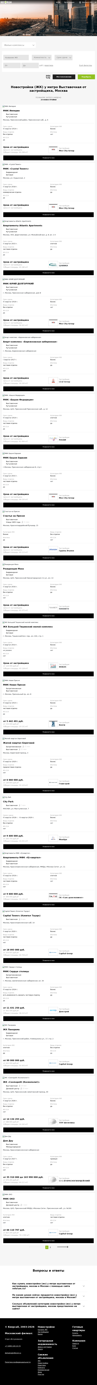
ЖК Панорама (11, 1029)
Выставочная (12, 114)
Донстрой (64, 1012)
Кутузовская (11, 117)
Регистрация (69, 2)
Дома (40, 1372)
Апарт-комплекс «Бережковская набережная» (30, 342)
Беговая (9, 175)
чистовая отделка (10, 249)
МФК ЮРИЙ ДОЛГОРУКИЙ (18, 283)
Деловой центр (17, 1089)
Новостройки (43, 1363)
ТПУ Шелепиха (67, 1123)
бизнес (53, 129)
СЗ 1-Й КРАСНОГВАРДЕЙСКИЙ (74, 1181)
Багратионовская (13, 688)
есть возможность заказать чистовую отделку (21, 995)
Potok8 (62, 440)
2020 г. (15, 761)
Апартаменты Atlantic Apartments (22, 225)
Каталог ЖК (42, 1330)
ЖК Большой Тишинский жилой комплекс (28, 627)
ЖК (39, 1361)
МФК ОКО (9, 1199)
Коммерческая (43, 1370)
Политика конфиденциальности (18, 1362)
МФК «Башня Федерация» (18, 400)
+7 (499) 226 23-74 (13, 1346)
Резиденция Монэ (13, 569)
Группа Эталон (66, 551)
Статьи (75, 1348)
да (51, 192)
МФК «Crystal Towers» (16, 169)
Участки (41, 1374)
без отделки (8, 134)
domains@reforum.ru (13, 1353)
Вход (58, 2)
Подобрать (86, 77)
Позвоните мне (48, 158)
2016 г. (15, 302)
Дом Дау (8, 1141)
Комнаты (41, 1367)
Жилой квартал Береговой (18, 743)
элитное (53, 244)
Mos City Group (66, 151)
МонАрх (63, 839)
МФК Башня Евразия (15, 458)
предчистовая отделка (12, 767)
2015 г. (14, 244)
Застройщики (43, 1332)
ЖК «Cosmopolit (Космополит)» (21, 1082)
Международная (13, 1147)
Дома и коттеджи (45, 1347)
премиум (53, 1159)
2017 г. (14, 360)
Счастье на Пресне (14, 516)
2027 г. (14, 1159)
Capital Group (66, 953)
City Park (8, 801)
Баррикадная (12, 172)
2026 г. (14, 1101)
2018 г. (14, 187)
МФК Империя (11, 110)
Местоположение (63, 77)
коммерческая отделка (12, 192)
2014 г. (15, 129)
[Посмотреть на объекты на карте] (48, 77)
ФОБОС (62, 667)
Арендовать (77, 1335)
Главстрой (64, 784)
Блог (74, 1346)
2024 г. (15, 989)
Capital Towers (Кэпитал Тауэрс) (21, 915)
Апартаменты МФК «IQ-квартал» (22, 857)
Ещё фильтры (85, 65)
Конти (62, 725)
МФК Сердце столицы (16, 971)
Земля (40, 1349)
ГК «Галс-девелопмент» (71, 898)
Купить (75, 1333)
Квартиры (42, 1365)
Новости (75, 1343)
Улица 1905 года (17, 522)
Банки (40, 1334)
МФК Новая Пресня (14, 685)
